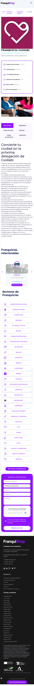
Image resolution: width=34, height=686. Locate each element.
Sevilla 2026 (7, 611)
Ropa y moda (18, 437)
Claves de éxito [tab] (8, 130)
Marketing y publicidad (18, 416)
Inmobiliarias (18, 400)
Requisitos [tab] (22, 125)
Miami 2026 (7, 624)
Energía (18, 363)
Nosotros (7, 574)
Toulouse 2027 (8, 637)
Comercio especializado (19, 336)
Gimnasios (18, 379)
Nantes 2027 (7, 639)
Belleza (18, 331)
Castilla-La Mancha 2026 (10, 641)
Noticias (6, 582)
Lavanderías (19, 405)
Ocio (18, 427)
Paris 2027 (6, 633)
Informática (19, 395)
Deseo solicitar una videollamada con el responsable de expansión (17, 509)
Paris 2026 (6, 600)
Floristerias (18, 368)
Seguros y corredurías (18, 448)
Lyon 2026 (6, 598)
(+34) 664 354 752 (8, 564)
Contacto (6, 586)
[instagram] (9, 568)
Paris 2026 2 (7, 603)
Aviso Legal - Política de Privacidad (17, 678)
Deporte (18, 352)
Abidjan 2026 (7, 620)
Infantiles (18, 389)
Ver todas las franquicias (17, 469)
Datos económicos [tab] (9, 136)
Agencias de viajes (19, 309)
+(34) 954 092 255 (8, 562)
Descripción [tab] (7, 125)
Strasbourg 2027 (8, 635)
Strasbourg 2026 (8, 626)
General (18, 373)
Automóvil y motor (18, 325)
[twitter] (12, 568)
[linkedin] (7, 568)
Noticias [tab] (22, 130)
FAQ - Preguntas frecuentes (11, 589)
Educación (18, 357)
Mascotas (18, 421)
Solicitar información (17, 682)
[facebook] (14, 568)
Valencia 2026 (7, 613)
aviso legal (15, 521)
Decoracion (19, 347)
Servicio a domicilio (18, 453)
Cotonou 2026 (7, 622)
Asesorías (18, 320)
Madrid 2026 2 (7, 615)
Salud (19, 443)
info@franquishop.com (10, 559)
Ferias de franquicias (9, 580)
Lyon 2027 (6, 630)
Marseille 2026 (7, 596)
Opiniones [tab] (22, 135)
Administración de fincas (18, 304)
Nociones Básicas (8, 584)
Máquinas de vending (19, 411)
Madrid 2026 (7, 605)
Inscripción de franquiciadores (12, 578)
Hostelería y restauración (19, 384)
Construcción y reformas (18, 341)
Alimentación (18, 315)
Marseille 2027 (7, 628)
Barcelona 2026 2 (8, 618)
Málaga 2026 (7, 609)
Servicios (19, 459)
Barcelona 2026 (8, 607)
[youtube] (4, 568)
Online (18, 432)
